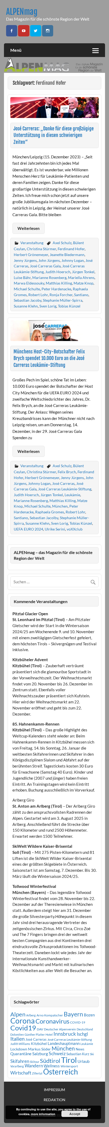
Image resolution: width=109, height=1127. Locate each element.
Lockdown (18, 1049)
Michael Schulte (27, 289)
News (80, 1049)
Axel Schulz (62, 242)
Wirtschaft (20, 1073)
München (60, 506)
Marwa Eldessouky (29, 283)
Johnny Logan (72, 260)
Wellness (52, 1065)
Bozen (89, 1014)
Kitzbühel (39, 1043)
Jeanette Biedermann (67, 254)
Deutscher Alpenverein (60, 1029)
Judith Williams (20, 1043)
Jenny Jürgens (25, 260)
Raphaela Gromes (49, 512)
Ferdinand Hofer (71, 249)
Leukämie (72, 495)
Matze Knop (83, 283)
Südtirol (50, 1060)
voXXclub (75, 529)
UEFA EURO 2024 (28, 529)
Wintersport (69, 1066)
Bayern (73, 1014)
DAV (40, 1029)
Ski (92, 1054)
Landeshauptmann (64, 1043)
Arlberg (31, 1015)
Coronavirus (52, 1021)
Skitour (34, 1061)
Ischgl (82, 1034)
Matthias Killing (59, 283)
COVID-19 (77, 1022)
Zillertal (37, 1073)
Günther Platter (35, 1034)
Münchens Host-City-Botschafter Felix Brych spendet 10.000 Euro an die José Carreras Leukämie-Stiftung (49, 358)
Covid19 (23, 1028)
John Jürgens (49, 260)
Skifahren (19, 1061)
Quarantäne (20, 1053)
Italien (17, 1039)
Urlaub (83, 1061)
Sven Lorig (47, 306)
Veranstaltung (31, 242)
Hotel (49, 1034)
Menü (15, 50)
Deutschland (85, 1029)
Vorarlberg (17, 1066)
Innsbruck (64, 1034)
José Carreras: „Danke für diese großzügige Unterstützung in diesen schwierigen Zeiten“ (53, 135)
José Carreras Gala (45, 266)
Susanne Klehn (26, 306)
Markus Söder (39, 1049)
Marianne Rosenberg (49, 277)
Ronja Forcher (60, 294)
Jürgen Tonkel (83, 271)
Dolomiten (17, 1034)
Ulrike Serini (55, 529)
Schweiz (57, 1053)
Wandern (34, 1065)
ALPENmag (22, 12)
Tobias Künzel (69, 306)
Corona (22, 1020)
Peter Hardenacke (56, 289)
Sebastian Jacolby (44, 517)
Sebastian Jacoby (27, 300)
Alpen (17, 1014)
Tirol (69, 1059)
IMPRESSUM (54, 1090)
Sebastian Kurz (77, 1054)
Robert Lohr (38, 294)
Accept (74, 1113)
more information (43, 1114)
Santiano (81, 294)
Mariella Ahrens (81, 277)
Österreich (60, 1071)
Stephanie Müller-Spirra (62, 300)
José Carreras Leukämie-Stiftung (64, 489)
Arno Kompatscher (50, 1015)
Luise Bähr (22, 277)
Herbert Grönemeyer (31, 254)
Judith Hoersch (57, 271)
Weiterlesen (28, 228)
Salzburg (40, 1053)
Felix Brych (67, 472)
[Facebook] (11, 30)
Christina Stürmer (41, 249)
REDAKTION (54, 1100)
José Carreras (63, 483)
